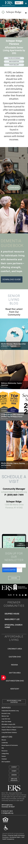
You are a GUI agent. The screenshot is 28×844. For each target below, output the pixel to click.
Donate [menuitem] (14, 771)
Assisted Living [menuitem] (6, 713)
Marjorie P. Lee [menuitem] (12, 619)
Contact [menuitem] (14, 767)
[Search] (22, 2)
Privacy (4, 835)
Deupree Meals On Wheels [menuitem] (9, 730)
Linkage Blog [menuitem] (5, 753)
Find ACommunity (21, 544)
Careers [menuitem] (4, 756)
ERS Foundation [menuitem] (6, 761)
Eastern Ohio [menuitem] (15, 657)
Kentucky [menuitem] (14, 689)
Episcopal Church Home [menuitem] (13, 626)
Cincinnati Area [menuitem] (15, 649)
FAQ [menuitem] (3, 748)
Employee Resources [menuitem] (14, 779)
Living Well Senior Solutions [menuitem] (9, 732)
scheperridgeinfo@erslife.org (14, 492)
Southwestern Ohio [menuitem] (15, 681)
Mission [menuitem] (4, 740)
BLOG (10, 595)
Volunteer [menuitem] (4, 759)
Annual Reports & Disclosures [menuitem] (10, 745)
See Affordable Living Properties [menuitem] (14, 701)
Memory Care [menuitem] (5, 716)
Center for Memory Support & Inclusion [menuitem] (12, 727)
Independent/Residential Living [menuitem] (10, 710)
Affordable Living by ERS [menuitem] (8, 724)
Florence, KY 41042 (14, 507)
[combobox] (18, 2)
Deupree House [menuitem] (12, 614)
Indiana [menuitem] (14, 665)
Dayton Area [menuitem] (15, 673)
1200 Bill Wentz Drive (14, 504)
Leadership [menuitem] (5, 742)
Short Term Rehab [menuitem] (6, 721)
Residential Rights (15, 837)
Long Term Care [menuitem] (6, 719)
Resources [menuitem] (4, 751)
